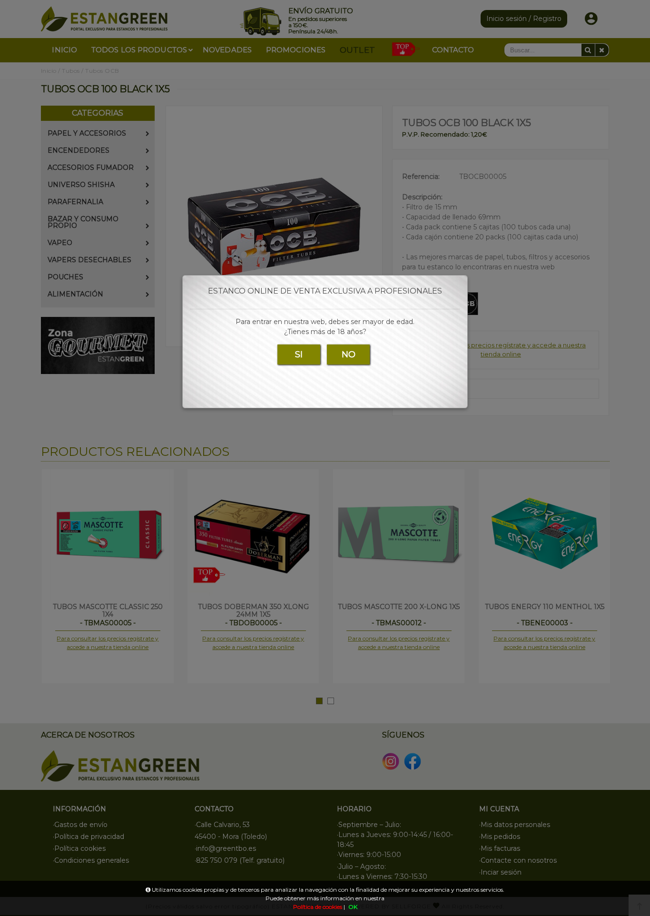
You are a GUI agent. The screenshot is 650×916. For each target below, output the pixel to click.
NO (348, 354)
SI (299, 354)
